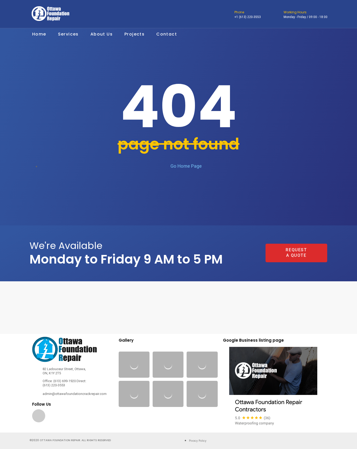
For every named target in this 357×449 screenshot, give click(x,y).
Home (39, 34)
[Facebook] (38, 415)
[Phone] (229, 14)
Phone (239, 12)
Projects (134, 34)
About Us (101, 34)
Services (68, 34)
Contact (166, 34)
